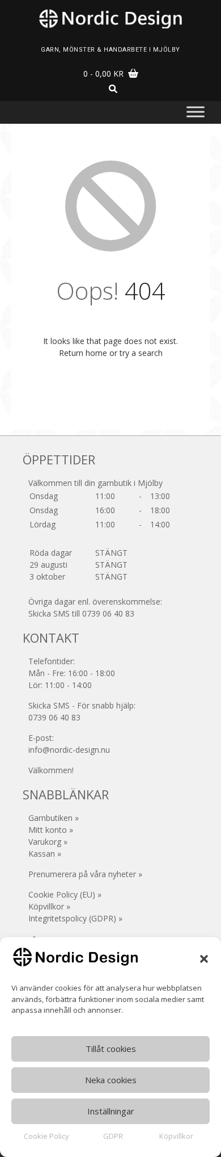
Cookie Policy (46, 1136)
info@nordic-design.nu (69, 749)
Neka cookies (111, 1079)
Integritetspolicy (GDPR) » (75, 918)
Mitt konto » (50, 829)
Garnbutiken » (53, 817)
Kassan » (44, 853)
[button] (204, 959)
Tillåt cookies (111, 1048)
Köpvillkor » (49, 906)
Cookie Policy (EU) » (64, 894)
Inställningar (110, 1111)
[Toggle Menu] (195, 111)
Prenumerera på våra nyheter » (85, 874)
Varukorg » (47, 841)
